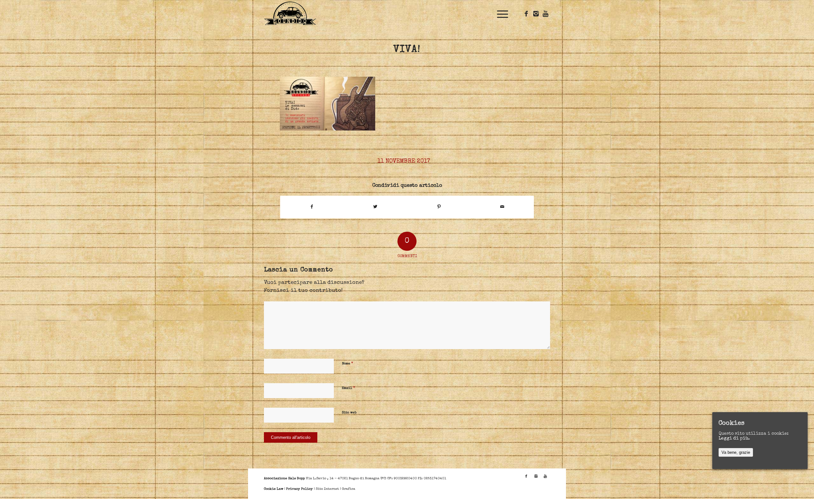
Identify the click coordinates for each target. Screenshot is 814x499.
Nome (347, 364)
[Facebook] (526, 13)
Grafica (348, 489)
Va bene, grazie (735, 452)
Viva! (407, 50)
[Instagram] (536, 13)
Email (348, 388)
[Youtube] (545, 13)
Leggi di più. (734, 438)
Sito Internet (327, 489)
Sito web (349, 412)
